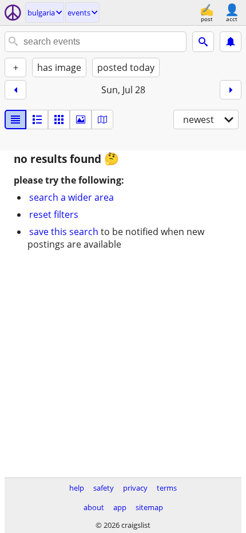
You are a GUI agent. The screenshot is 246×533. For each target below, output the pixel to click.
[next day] (230, 90)
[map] (102, 119)
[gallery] (81, 119)
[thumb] (37, 119)
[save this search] (230, 41)
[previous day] (15, 90)
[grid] (59, 119)
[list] (15, 119)
